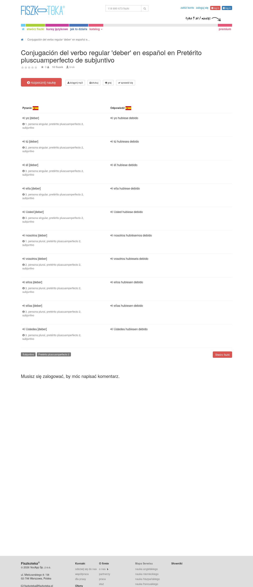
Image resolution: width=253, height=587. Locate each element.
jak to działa (78, 29)
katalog (95, 29)
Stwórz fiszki (222, 354)
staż (101, 584)
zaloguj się (202, 7)
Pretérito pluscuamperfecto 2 (53, 354)
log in (216, 7)
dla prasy (80, 579)
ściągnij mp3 (76, 82)
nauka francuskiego (146, 584)
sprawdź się (126, 82)
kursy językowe (57, 29)
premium (225, 29)
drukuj (94, 82)
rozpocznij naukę (43, 82)
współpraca (82, 574)
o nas (102, 569)
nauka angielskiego (146, 569)
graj (109, 82)
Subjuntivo (28, 354)
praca (102, 579)
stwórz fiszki (35, 29)
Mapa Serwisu (144, 563)
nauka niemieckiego (147, 574)
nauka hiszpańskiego (147, 579)
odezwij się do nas (86, 569)
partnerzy (104, 574)
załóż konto (187, 7)
